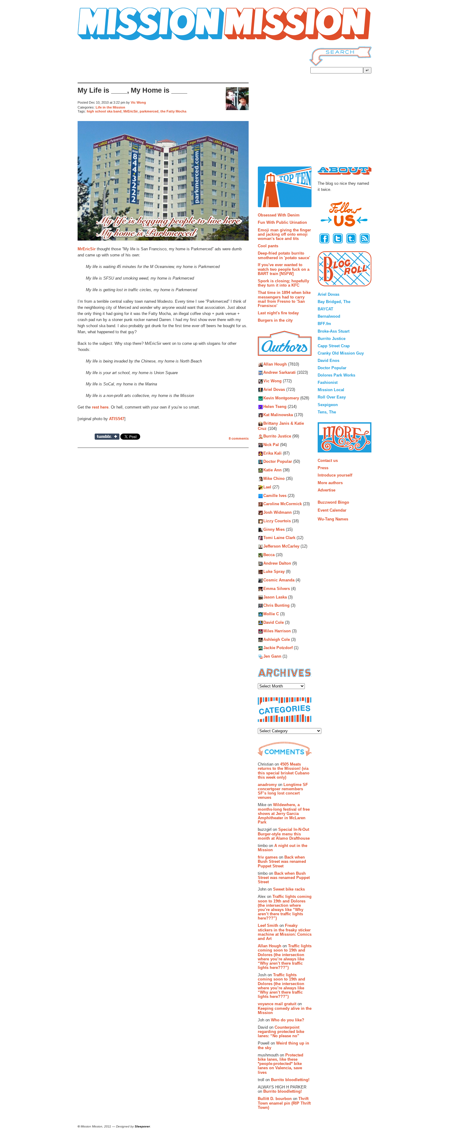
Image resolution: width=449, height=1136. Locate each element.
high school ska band (104, 111)
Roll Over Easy (332, 397)
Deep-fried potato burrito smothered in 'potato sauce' (284, 255)
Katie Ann (272, 470)
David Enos (328, 360)
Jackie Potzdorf (278, 648)
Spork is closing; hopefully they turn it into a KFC (283, 283)
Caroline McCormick (282, 504)
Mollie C (271, 614)
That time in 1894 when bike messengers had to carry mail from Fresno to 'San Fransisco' (284, 299)
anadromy (267, 784)
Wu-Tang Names (333, 519)
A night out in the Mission (282, 847)
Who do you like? (287, 1020)
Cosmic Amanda (278, 580)
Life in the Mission (110, 107)
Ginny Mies (274, 529)
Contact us (328, 460)
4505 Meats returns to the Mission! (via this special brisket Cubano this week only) (283, 771)
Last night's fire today (278, 313)
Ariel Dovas (274, 389)
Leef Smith (268, 925)
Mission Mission (95, 40)
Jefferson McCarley (281, 546)
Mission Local (331, 390)
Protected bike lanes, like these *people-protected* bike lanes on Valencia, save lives (280, 1064)
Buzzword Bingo (333, 502)
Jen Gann (272, 656)
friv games (268, 857)
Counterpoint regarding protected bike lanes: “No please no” (281, 1031)
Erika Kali (272, 453)
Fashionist (328, 382)
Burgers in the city (275, 320)
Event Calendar (332, 510)
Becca (269, 554)
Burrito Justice (277, 436)
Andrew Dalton (277, 563)
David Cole (273, 622)
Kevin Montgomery (281, 398)
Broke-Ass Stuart (333, 331)
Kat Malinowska (278, 415)
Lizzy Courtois (277, 521)
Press (323, 468)
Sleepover (142, 1126)
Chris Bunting (276, 605)
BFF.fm (324, 323)
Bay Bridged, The (334, 301)
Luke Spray (274, 572)
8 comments (239, 438)
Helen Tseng (275, 406)
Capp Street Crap (334, 346)
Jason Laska (275, 597)
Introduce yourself (335, 475)
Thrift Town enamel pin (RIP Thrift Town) (284, 1103)
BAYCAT (325, 309)
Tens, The (327, 412)
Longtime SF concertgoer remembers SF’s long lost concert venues (283, 791)
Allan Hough (275, 364)
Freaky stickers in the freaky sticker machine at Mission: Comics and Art (285, 932)
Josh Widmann (277, 512)
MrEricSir (130, 111)
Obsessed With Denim (279, 215)
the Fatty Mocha (173, 111)
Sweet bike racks (289, 889)
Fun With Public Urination (282, 222)
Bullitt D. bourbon (275, 1098)
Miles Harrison (277, 631)
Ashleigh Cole (276, 639)
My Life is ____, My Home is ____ (132, 90)
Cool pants (268, 246)
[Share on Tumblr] (107, 437)
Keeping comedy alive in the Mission (285, 1010)
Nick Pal (271, 444)
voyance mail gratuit (277, 1004)
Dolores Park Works (336, 375)
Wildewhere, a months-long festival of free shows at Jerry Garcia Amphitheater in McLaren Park (284, 813)
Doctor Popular (277, 461)
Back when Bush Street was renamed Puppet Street (282, 861)
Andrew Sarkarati (279, 372)
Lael (267, 487)
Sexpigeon (328, 404)
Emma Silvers (276, 588)
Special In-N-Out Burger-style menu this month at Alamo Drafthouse (284, 834)
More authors (330, 482)
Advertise (326, 490)
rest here (100, 407)
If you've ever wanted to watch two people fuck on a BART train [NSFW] (283, 269)
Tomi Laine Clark (279, 538)
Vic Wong (138, 102)
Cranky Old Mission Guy (341, 353)
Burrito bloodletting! (290, 1079)
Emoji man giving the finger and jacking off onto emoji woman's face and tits (284, 234)
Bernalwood (329, 316)
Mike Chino (274, 478)
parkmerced (149, 111)
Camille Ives (275, 495)
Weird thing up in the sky (283, 1045)
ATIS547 (116, 418)
